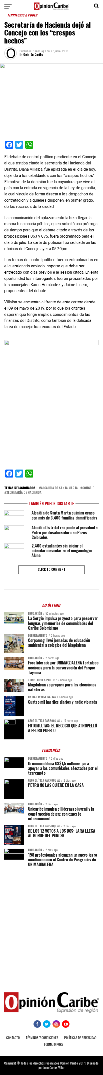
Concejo (88, 488)
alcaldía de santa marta (59, 488)
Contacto (13, 1037)
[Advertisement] (51, 925)
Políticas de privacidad (80, 1037)
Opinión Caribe (33, 54)
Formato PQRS (54, 1044)
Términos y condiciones (42, 1037)
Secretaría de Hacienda (24, 492)
